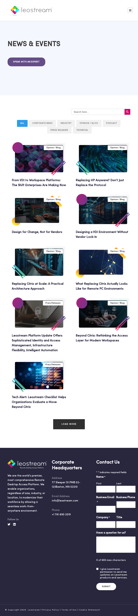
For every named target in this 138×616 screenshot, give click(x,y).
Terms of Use (69, 610)
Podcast (111, 123)
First (98, 483)
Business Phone (125, 497)
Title (119, 517)
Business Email (105, 499)
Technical (82, 130)
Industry (66, 123)
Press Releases (59, 130)
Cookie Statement (89, 610)
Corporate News (42, 123)
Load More (69, 424)
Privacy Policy (50, 610)
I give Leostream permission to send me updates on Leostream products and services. (113, 573)
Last (118, 483)
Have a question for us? (111, 532)
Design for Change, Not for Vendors (37, 232)
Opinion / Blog (89, 123)
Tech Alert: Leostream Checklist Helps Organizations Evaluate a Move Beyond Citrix (39, 402)
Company (103, 517)
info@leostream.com (65, 500)
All (22, 123)
